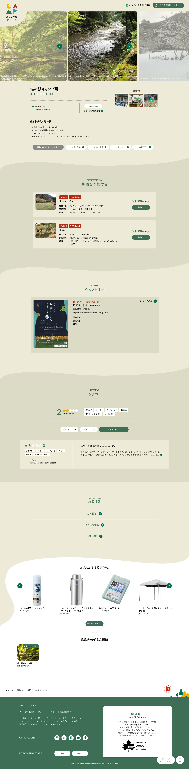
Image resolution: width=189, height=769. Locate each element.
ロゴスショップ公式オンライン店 (63, 721)
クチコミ (121, 147)
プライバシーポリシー (47, 712)
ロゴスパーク (39, 721)
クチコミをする (113, 429)
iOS (62, 753)
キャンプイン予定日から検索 (139, 5)
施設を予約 (76, 147)
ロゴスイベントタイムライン (56, 718)
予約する (141, 207)
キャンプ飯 (35, 718)
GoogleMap (93, 106)
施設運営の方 (65, 712)
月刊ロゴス (76, 718)
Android (79, 753)
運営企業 (23, 724)
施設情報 (143, 147)
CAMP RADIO (57, 724)
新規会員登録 (165, 5)
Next (129, 46)
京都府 (28, 690)
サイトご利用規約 (26, 712)
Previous (59, 46)
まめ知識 (23, 718)
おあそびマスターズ (39, 724)
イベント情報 (98, 147)
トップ (22, 705)
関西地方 (20, 690)
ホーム (10, 690)
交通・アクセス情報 (92, 111)
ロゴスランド (24, 721)
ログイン (176, 5)
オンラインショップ (94, 624)
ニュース (32, 705)
